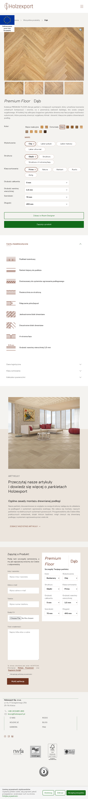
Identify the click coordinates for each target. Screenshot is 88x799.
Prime (31, 169)
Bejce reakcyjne (32, 127)
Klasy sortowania (13, 371)
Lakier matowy (66, 144)
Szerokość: (8, 196)
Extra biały (54, 127)
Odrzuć (60, 793)
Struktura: (8, 156)
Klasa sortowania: (11, 169)
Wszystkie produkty (31, 20)
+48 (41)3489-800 (16, 711)
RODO (45, 718)
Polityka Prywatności (26, 668)
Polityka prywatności (10, 796)
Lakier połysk (46, 144)
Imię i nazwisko (13, 571)
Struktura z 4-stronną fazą (39, 162)
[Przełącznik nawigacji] (81, 6)
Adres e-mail (12, 585)
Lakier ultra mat (35, 149)
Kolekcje (14, 722)
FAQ (44, 727)
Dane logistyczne (13, 364)
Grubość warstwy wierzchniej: (11, 189)
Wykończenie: (10, 143)
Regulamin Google (14, 670)
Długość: (8, 203)
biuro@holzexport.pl (16, 714)
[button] (44, 215)
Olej (30, 144)
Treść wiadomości (14, 627)
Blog (44, 722)
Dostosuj (48, 793)
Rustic (74, 169)
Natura (45, 169)
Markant (59, 169)
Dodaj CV (11, 612)
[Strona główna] (19, 6)
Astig (31, 175)
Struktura (46, 157)
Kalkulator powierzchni (15, 377)
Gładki (31, 157)
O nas (12, 718)
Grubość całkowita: (12, 181)
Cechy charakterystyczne (17, 244)
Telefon (10, 599)
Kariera (13, 727)
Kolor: (6, 126)
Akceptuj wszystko (76, 793)
